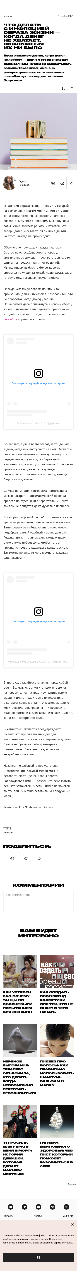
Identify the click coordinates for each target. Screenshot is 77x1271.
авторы (38, 1216)
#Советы (8, 832)
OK (38, 1257)
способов (10, 319)
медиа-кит (67, 1216)
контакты (8, 1216)
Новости (8, 16)
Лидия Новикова (24, 183)
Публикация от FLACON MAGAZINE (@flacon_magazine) (41, 661)
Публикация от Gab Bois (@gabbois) (38, 423)
